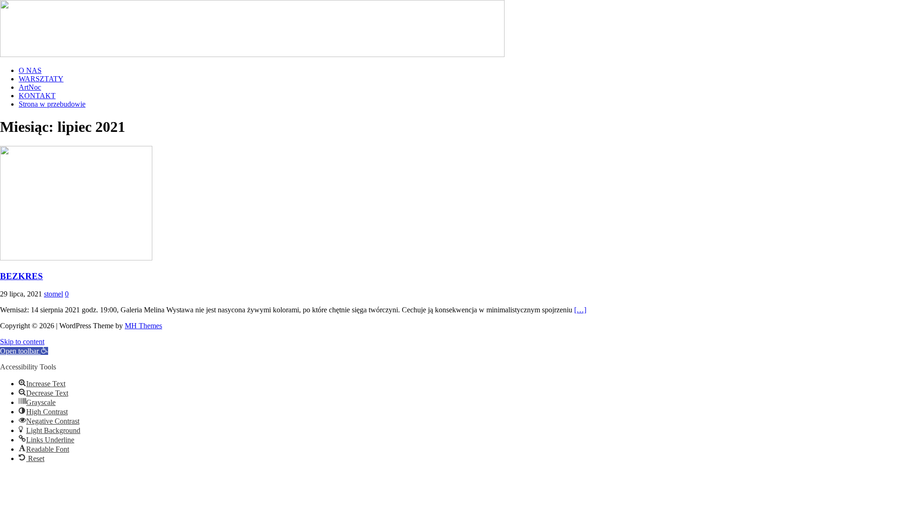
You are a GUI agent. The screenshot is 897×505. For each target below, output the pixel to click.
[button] (24, 351)
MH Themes (143, 326)
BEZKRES (21, 276)
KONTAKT (37, 96)
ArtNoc (30, 87)
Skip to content (22, 342)
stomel (53, 294)
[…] (580, 310)
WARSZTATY (41, 79)
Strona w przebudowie (52, 104)
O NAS (30, 70)
